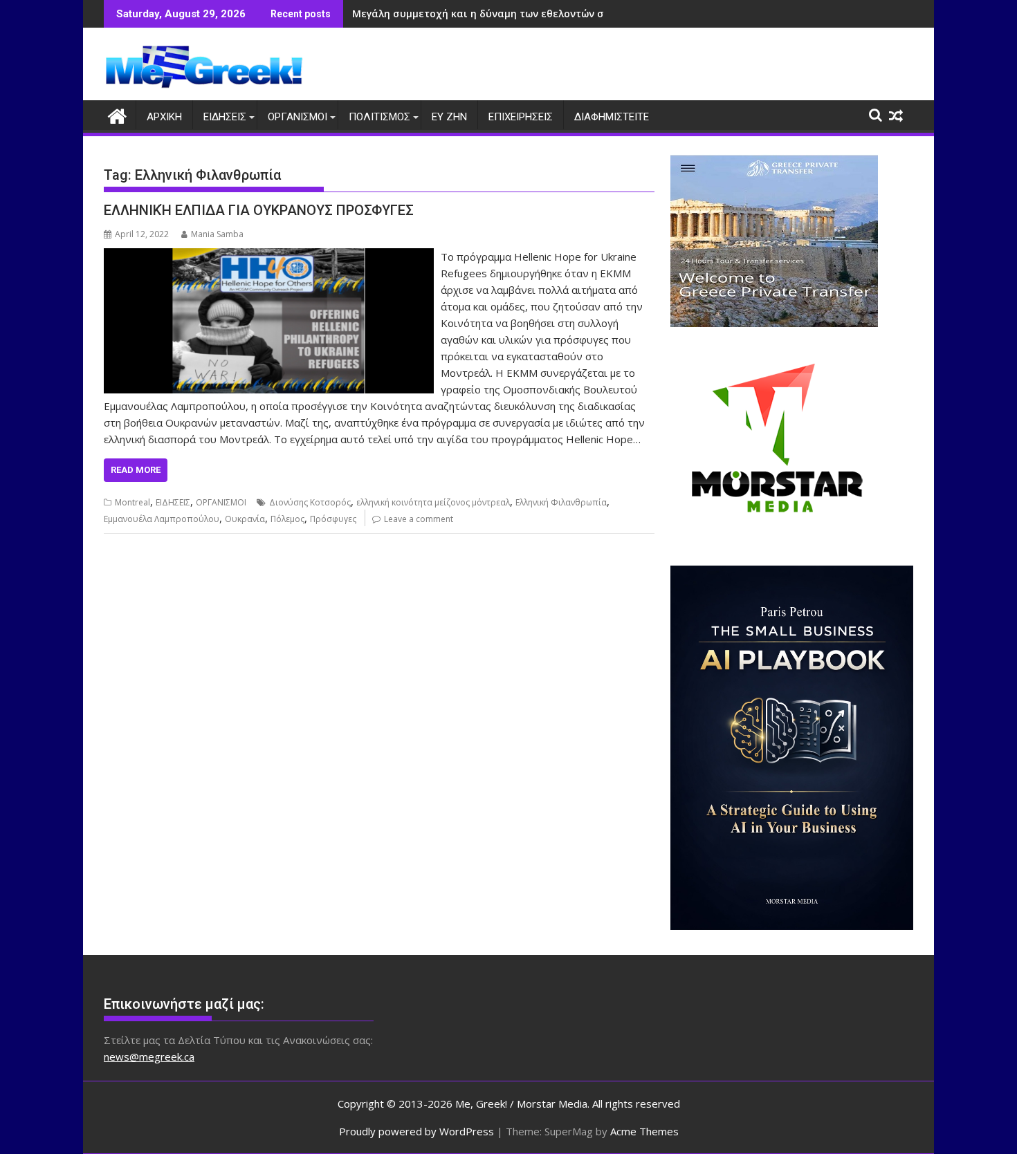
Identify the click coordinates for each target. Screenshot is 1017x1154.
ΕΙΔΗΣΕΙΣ (224, 117)
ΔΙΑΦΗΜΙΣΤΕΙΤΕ (611, 117)
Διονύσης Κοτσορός (310, 502)
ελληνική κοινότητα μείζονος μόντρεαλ (433, 502)
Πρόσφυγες (333, 519)
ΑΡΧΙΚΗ (164, 117)
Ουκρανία (245, 519)
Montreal (132, 502)
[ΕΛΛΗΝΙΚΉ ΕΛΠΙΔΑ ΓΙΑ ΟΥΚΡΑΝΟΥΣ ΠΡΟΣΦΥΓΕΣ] (269, 256)
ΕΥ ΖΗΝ (449, 117)
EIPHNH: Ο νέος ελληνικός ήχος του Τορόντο (462, 13)
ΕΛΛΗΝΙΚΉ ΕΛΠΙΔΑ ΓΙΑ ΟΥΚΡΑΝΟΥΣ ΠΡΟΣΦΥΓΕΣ (259, 210)
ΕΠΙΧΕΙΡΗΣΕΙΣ (520, 117)
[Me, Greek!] (117, 114)
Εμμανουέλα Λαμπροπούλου (161, 519)
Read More (136, 470)
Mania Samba (217, 234)
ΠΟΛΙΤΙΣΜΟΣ (379, 117)
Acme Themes (644, 1131)
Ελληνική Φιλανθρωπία (561, 502)
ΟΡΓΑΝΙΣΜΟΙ (297, 117)
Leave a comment (418, 519)
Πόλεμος (287, 519)
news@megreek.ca (149, 1056)
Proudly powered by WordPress (416, 1131)
